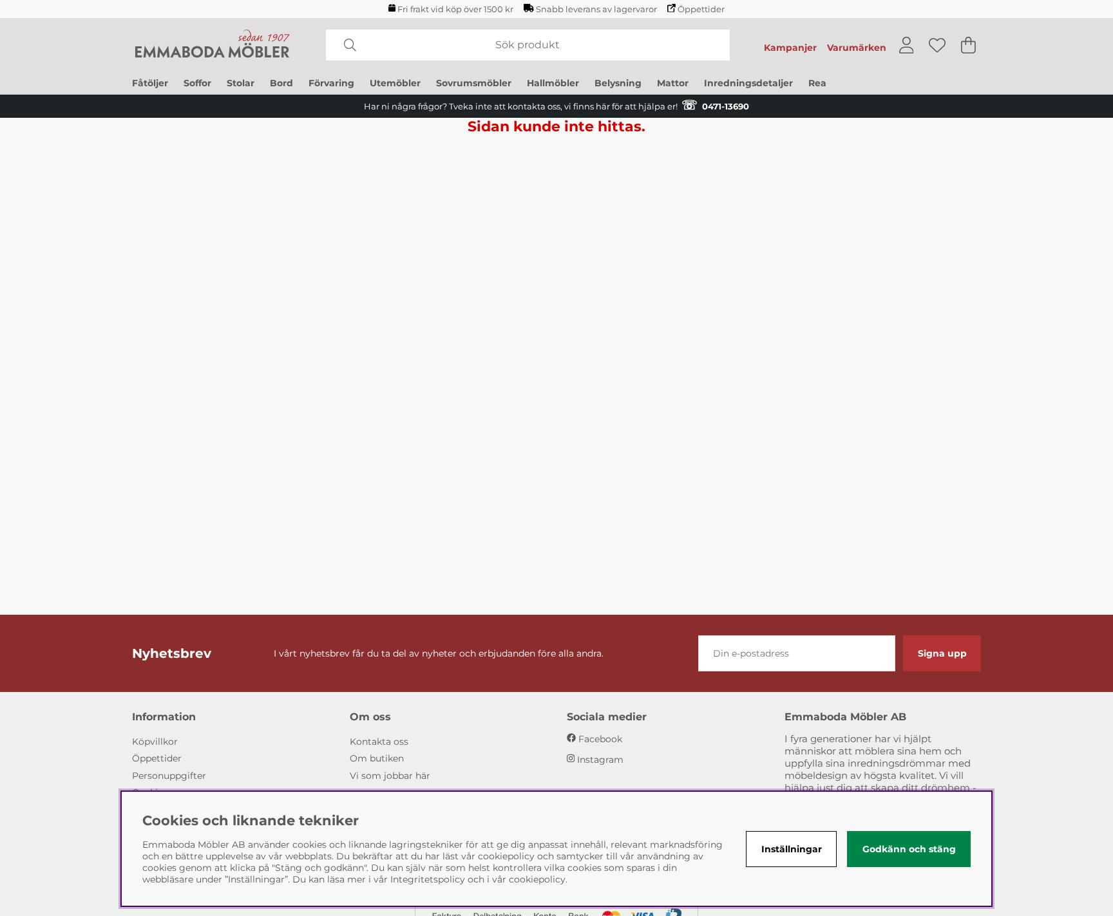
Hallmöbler (553, 83)
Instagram (600, 759)
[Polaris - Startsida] (212, 45)
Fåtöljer (150, 83)
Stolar (240, 83)
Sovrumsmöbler (473, 83)
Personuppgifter (169, 775)
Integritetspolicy (427, 879)
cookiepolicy (537, 879)
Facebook (600, 739)
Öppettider (701, 9)
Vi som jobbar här (390, 775)
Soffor (197, 83)
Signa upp (942, 653)
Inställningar (791, 849)
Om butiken (377, 758)
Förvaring (331, 83)
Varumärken (856, 47)
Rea (817, 83)
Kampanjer (790, 47)
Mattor (673, 83)
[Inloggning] (906, 45)
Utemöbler (395, 83)
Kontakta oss (379, 741)
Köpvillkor (155, 741)
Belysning (618, 83)
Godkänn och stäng (909, 849)
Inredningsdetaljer (748, 83)
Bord (281, 83)
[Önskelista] (937, 45)
